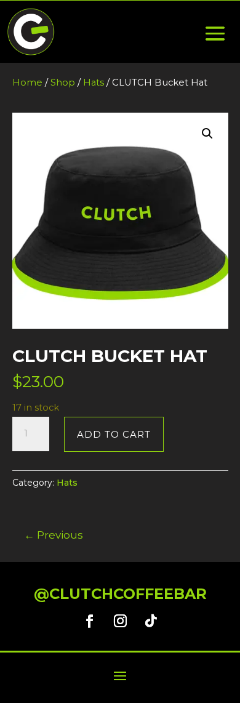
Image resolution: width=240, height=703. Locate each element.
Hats (93, 82)
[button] (207, 134)
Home (27, 82)
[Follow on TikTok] (151, 621)
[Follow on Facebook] (89, 621)
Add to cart (114, 434)
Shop (62, 82)
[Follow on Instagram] (120, 621)
